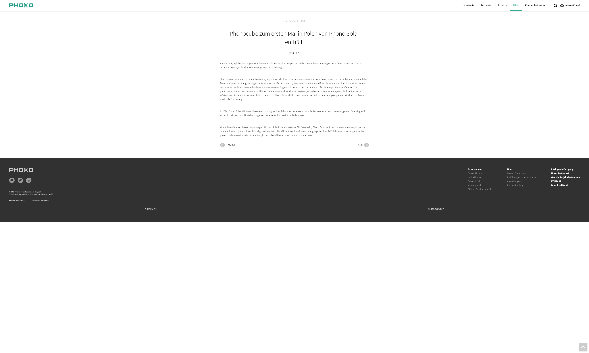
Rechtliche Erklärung (17, 200)
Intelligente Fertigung (562, 169)
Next (361, 144)
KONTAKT (556, 181)
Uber (509, 169)
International (572, 5)
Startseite (468, 5)
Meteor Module (475, 185)
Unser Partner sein (560, 173)
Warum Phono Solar (516, 173)
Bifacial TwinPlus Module (480, 189)
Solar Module (474, 169)
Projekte (502, 5)
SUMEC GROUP (436, 209)
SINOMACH (151, 209)
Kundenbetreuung (535, 5)
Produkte (486, 5)
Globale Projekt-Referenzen (565, 177)
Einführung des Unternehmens (521, 177)
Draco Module (474, 181)
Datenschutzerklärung (40, 200)
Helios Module (474, 177)
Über (516, 5)
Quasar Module (475, 173)
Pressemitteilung (515, 185)
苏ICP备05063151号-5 (45, 194)
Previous (230, 144)
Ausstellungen (514, 181)
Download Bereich (560, 185)
